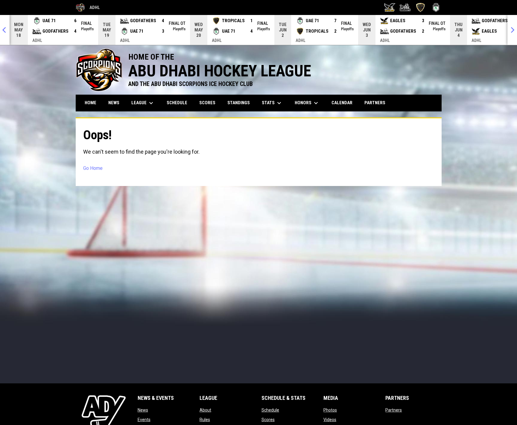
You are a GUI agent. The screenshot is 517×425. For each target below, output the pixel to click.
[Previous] (5, 30)
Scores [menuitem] (207, 102)
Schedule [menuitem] (177, 102)
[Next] (512, 30)
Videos (329, 419)
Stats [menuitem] (272, 103)
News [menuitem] (113, 102)
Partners (393, 410)
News (143, 410)
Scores (268, 419)
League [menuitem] (143, 103)
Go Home (93, 168)
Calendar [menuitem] (342, 102)
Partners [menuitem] (374, 102)
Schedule (270, 410)
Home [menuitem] (90, 102)
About (205, 410)
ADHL (88, 8)
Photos (330, 410)
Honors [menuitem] (307, 103)
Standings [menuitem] (238, 102)
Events (144, 419)
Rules (205, 419)
